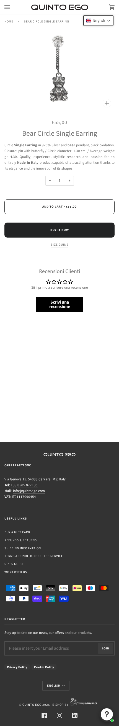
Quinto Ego (32, 705)
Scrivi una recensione (59, 304)
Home (8, 21)
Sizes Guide (14, 564)
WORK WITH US (15, 572)
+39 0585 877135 (24, 485)
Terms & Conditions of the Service (33, 556)
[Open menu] (12, 7)
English (54, 686)
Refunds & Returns (20, 540)
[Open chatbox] (107, 714)
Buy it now (59, 230)
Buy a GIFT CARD (17, 532)
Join (105, 648)
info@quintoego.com (29, 490)
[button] (98, 21)
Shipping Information (22, 548)
